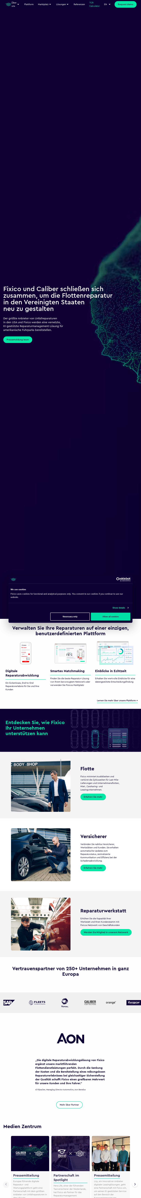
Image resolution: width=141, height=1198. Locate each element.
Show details (118, 608)
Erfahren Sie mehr (93, 797)
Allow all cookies (110, 616)
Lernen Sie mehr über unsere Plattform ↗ (117, 700)
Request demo (125, 4)
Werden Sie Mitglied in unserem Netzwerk (106, 932)
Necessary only (70, 616)
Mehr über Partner (69, 1105)
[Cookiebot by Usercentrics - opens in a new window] (118, 579)
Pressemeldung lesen (18, 340)
